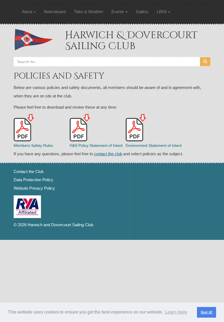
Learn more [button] (176, 312)
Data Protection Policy (33, 179)
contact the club (108, 153)
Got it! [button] (207, 312)
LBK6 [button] (162, 11)
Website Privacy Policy (34, 188)
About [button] (27, 11)
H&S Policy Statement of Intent (96, 145)
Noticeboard (55, 11)
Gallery (142, 11)
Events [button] (117, 11)
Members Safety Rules (33, 145)
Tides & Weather (88, 11)
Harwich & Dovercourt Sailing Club (131, 41)
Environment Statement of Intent (154, 145)
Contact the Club (28, 171)
